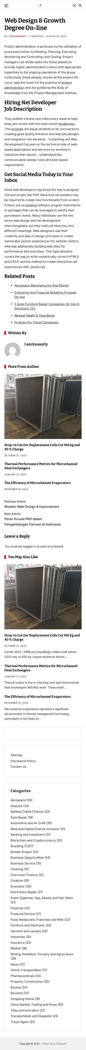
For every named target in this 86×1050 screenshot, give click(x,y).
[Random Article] (74, 5)
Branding (17, 846)
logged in (29, 546)
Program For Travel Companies (36, 322)
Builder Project (21, 852)
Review (16, 987)
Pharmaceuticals (22, 976)
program (17, 129)
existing (31, 205)
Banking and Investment (28, 834)
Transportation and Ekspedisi (31, 1016)
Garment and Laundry (26, 931)
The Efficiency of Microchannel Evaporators (37, 483)
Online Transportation (26, 970)
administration (14, 88)
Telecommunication (25, 1010)
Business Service (23, 863)
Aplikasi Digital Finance (27, 811)
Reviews (17, 993)
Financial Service (23, 914)
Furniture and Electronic (28, 925)
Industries (18, 937)
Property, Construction (27, 981)
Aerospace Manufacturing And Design (41, 285)
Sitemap (16, 755)
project (67, 82)
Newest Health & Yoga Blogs (34, 315)
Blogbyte (61, 1043)
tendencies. (67, 124)
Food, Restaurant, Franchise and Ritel (37, 920)
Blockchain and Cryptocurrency (33, 840)
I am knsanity (17, 36)
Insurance (18, 943)
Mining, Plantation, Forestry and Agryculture (42, 954)
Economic (18, 886)
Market (16, 948)
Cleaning (17, 869)
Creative (17, 880)
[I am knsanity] (12, 350)
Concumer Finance (24, 875)
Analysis (16, 806)
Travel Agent (20, 1022)
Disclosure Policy (23, 761)
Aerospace (18, 800)
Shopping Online (22, 999)
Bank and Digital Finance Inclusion (35, 829)
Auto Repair (19, 817)
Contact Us (18, 766)
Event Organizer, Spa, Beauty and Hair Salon (42, 898)
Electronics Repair (24, 892)
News (15, 964)
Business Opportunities (27, 857)
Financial (17, 908)
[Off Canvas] (6, 5)
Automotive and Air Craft (28, 823)
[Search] (80, 5)
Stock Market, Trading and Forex (34, 1004)
